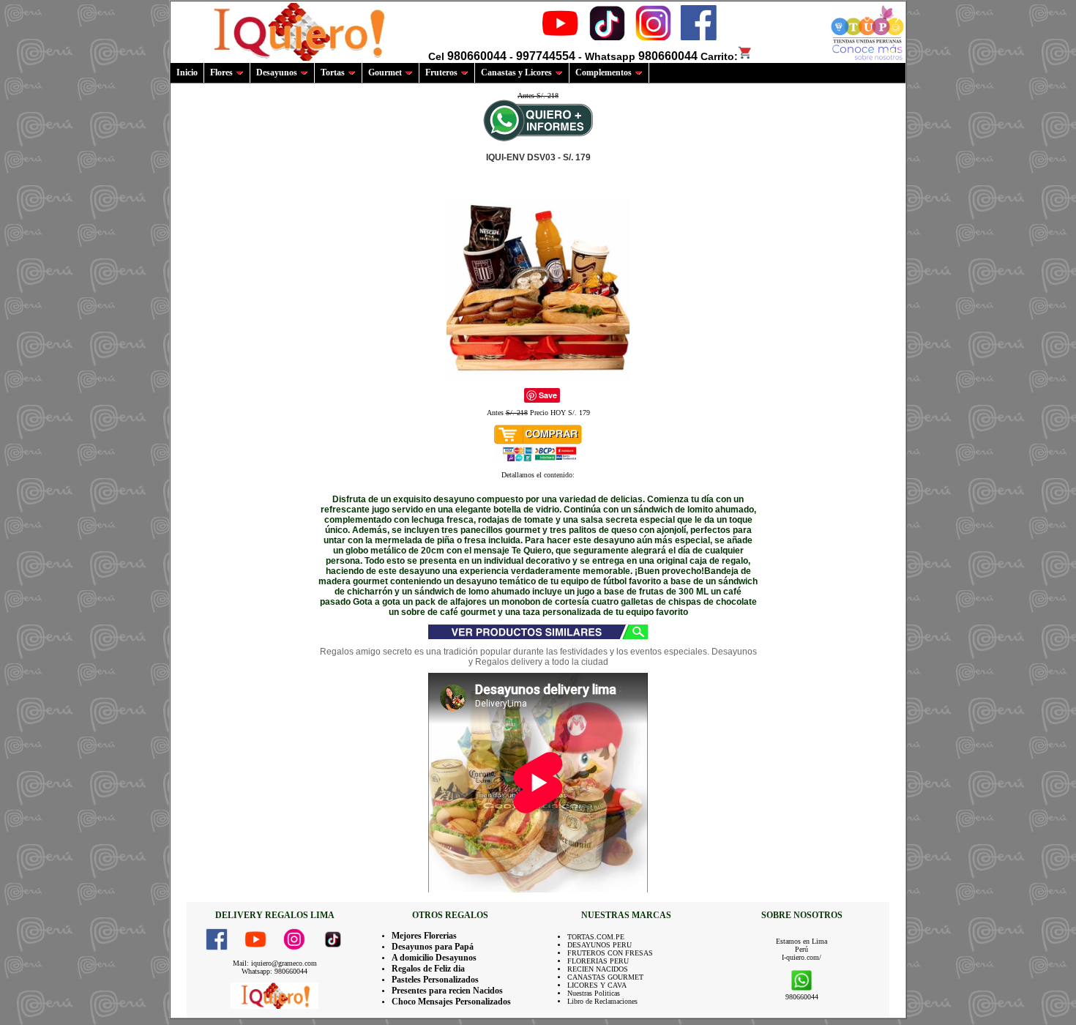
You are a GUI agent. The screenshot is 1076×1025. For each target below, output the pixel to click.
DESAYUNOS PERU (599, 945)
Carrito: (719, 56)
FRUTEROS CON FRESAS (610, 953)
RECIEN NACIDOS (597, 969)
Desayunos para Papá (433, 947)
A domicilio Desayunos (434, 958)
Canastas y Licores (516, 72)
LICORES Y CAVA (597, 985)
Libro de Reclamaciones (602, 1001)
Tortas (333, 72)
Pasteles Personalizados (435, 979)
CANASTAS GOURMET (605, 977)
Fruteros (441, 72)
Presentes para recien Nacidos (447, 990)
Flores (221, 72)
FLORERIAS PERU (598, 961)
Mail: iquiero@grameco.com (275, 963)
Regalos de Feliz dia (428, 968)
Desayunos (276, 72)
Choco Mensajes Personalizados (451, 1001)
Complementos (603, 72)
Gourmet (385, 72)
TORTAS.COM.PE (595, 937)
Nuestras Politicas (593, 993)
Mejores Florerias (424, 936)
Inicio (187, 72)
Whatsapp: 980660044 (274, 971)
